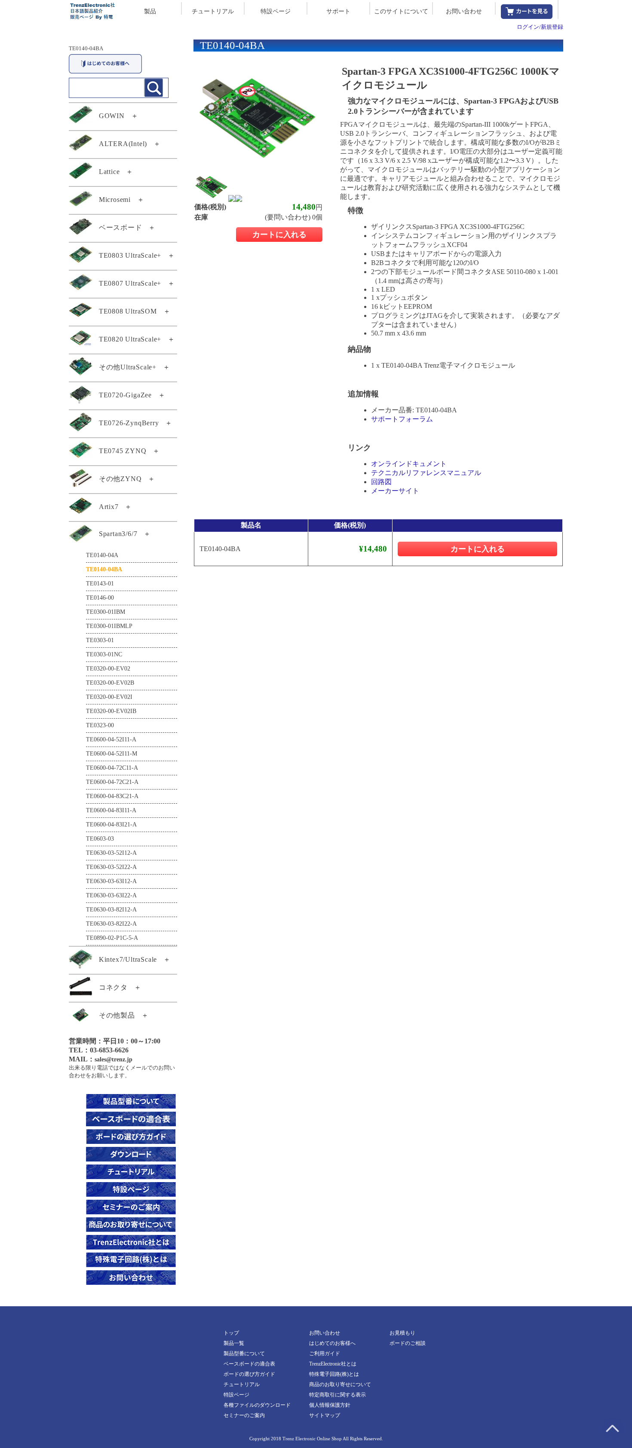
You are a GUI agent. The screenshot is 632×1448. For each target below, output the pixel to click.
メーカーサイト (395, 490)
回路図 (381, 481)
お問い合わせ (464, 11)
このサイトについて (401, 11)
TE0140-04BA (86, 48)
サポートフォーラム (402, 419)
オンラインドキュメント (409, 463)
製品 (150, 11)
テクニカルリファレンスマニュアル (426, 472)
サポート (338, 11)
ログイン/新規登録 (540, 27)
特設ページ (276, 11)
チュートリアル (213, 11)
